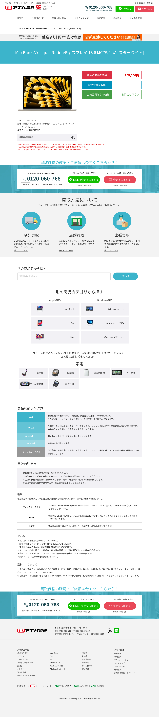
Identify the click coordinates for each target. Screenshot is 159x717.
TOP (19, 28)
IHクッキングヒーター (26, 675)
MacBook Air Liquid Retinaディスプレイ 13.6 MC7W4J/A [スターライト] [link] (52, 28)
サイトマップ (119, 663)
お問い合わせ (119, 666)
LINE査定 (127, 9)
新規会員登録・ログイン (144, 3)
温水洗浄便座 (22, 653)
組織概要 (117, 670)
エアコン (20, 656)
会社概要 (117, 654)
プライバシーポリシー (123, 660)
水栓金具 (20, 669)
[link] (101, 18)
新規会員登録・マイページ (124, 673)
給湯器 (20, 666)
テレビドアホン (23, 659)
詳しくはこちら (21, 250)
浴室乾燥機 (21, 672)
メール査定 (147, 9)
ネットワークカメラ (25, 663)
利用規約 (117, 657)
